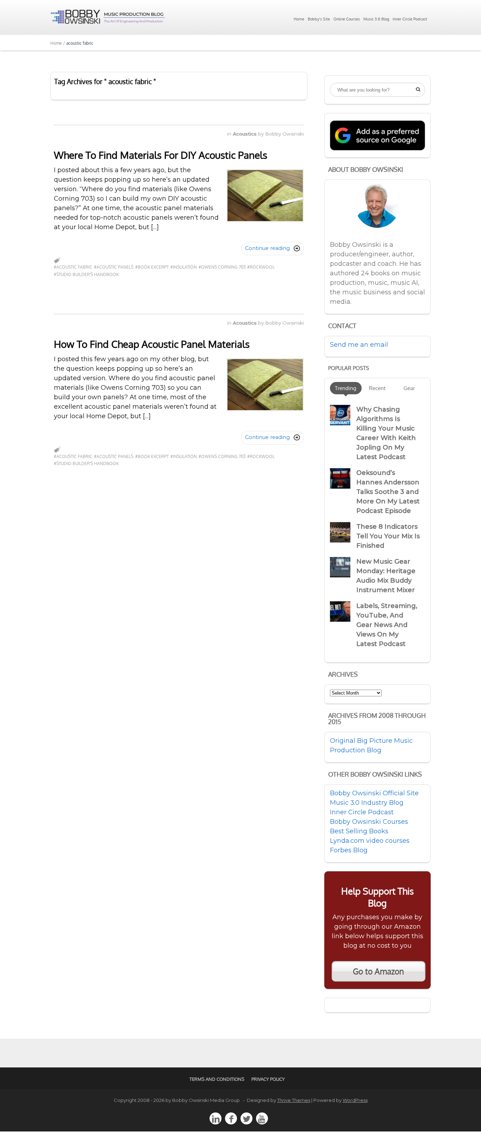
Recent (377, 388)
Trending (345, 388)
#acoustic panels (113, 267)
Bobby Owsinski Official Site (374, 793)
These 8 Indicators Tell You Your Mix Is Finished (388, 536)
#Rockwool (261, 267)
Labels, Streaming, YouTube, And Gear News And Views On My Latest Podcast (386, 625)
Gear (409, 388)
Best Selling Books (359, 831)
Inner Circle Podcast (410, 19)
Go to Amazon (378, 971)
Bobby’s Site (319, 19)
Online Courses (346, 19)
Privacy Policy (268, 1079)
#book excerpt (152, 267)
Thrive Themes (293, 1100)
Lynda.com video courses (370, 841)
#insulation (183, 267)
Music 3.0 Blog (376, 19)
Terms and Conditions (216, 1079)
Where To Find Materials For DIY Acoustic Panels (160, 155)
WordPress (355, 1100)
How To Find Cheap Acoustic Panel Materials (152, 344)
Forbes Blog (349, 850)
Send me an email (359, 345)
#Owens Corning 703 (222, 267)
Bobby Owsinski (284, 134)
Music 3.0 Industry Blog (367, 803)
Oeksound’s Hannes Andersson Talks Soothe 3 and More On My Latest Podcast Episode (388, 492)
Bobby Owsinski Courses (369, 822)
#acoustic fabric (73, 267)
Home (299, 19)
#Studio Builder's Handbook (86, 274)
